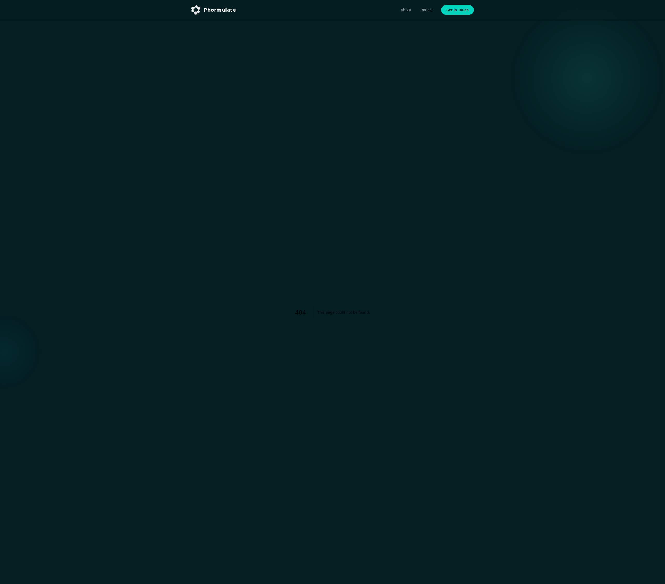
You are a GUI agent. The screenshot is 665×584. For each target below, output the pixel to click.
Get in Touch (457, 9)
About (406, 9)
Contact (426, 9)
